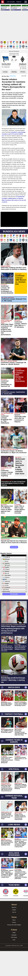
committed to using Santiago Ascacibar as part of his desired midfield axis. (14, 134)
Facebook (14, 935)
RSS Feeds (14, 937)
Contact (14, 909)
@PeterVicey (12, 76)
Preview (23, 71)
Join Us (14, 912)
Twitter (14, 932)
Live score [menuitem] (11, 2)
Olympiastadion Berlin (14, 53)
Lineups (5, 71)
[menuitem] (3, 1)
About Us (14, 907)
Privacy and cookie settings (14, 924)
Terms (14, 920)
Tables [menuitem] (18, 2)
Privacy (14, 922)
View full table (14, 594)
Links (14, 939)
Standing (14, 71)
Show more (14, 547)
